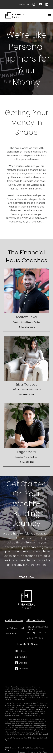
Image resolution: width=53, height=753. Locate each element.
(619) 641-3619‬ (36, 638)
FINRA (38, 709)
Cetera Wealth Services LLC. (38, 734)
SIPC (42, 709)
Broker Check (25, 4)
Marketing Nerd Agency (39, 752)
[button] (49, 15)
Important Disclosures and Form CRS (18, 738)
